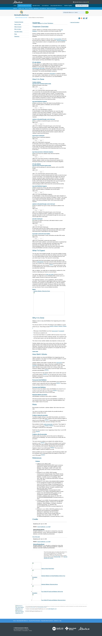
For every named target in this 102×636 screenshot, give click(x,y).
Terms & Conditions (18, 630)
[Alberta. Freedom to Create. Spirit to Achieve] (82, 629)
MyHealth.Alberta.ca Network (81, 2)
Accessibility (25, 630)
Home (15, 5)
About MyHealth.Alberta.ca (56, 5)
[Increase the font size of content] (87, 18)
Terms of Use (57, 556)
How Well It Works (18, 31)
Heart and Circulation (74, 22)
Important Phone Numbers (34, 620)
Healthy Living (21, 8)
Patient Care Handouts (51, 8)
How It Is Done (17, 24)
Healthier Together (68, 5)
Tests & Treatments (29, 8)
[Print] (82, 18)
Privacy (30, 630)
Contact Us (56, 620)
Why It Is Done (17, 29)
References (16, 36)
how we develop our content (42, 607)
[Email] (79, 18)
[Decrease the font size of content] (84, 18)
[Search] (87, 12)
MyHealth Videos (36, 5)
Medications (36, 8)
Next (41, 88)
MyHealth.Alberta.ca (21, 13)
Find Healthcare (45, 5)
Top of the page (36, 536)
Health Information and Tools (24, 5)
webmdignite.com (52, 608)
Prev (35, 88)
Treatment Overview (18, 22)
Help (60, 620)
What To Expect (17, 26)
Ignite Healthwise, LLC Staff (43, 526)
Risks (15, 34)
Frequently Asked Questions (47, 620)
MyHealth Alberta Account (82, 5)
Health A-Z (15, 8)
